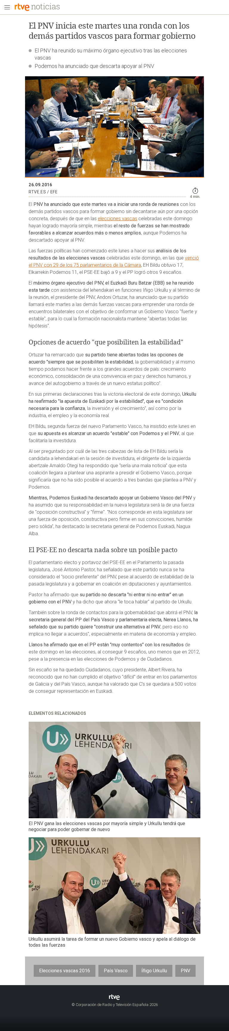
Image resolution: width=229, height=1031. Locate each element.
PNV (185, 970)
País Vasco (116, 970)
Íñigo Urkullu (154, 970)
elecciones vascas (117, 218)
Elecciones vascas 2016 (64, 970)
